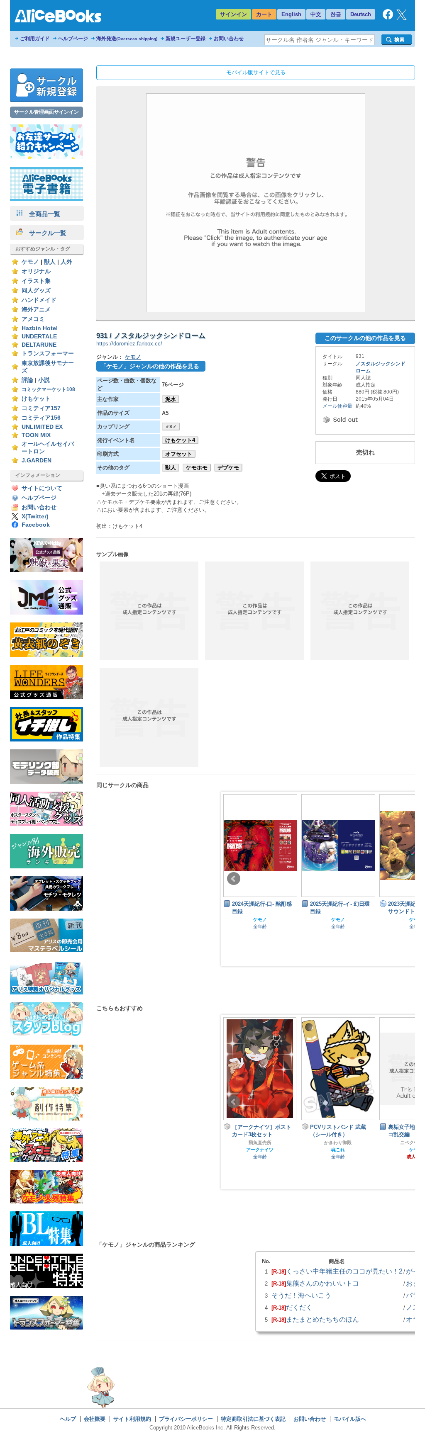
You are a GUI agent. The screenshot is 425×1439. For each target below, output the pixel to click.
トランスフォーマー (48, 353)
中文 (315, 14)
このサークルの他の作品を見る (365, 338)
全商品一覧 (41, 213)
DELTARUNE (39, 345)
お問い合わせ (229, 38)
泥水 (170, 399)
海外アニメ (36, 309)
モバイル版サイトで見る (256, 72)
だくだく (299, 1307)
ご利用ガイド (35, 38)
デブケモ (228, 467)
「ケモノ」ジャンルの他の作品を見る (149, 366)
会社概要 (94, 1419)
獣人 (50, 262)
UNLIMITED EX (42, 427)
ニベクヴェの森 (338, 1142)
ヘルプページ (73, 38)
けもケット (36, 399)
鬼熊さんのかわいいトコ (322, 1283)
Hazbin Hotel (40, 328)
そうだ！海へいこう (301, 1295)
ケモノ (30, 262)
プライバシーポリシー (186, 1419)
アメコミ (33, 319)
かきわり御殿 (260, 1142)
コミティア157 (41, 408)
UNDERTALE (39, 336)
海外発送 (126, 38)
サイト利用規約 (132, 1419)
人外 (66, 262)
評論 (27, 380)
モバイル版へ (350, 1419)
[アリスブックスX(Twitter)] (401, 18)
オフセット (178, 454)
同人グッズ (36, 290)
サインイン (233, 14)
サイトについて (42, 488)
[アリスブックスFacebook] (388, 18)
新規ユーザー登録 (185, 38)
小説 (44, 380)
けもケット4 (180, 440)
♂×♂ (171, 426)
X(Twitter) (35, 516)
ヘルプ (68, 1419)
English (291, 14)
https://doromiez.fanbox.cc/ (129, 343)
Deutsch (360, 14)
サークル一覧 (44, 232)
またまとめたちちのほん (322, 1319)
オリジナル (36, 271)
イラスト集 (36, 281)
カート (264, 14)
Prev (233, 878)
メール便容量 (337, 406)
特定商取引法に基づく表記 (253, 1419)
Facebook (36, 525)
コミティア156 (41, 418)
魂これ (260, 1149)
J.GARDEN (36, 460)
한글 (335, 14)
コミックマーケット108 (48, 389)
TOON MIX (36, 435)
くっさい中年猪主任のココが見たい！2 (344, 1271)
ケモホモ (197, 467)
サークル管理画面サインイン (46, 112)
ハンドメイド (39, 300)
